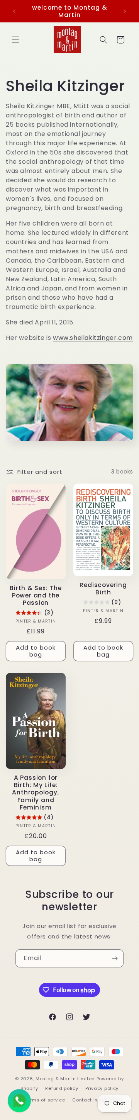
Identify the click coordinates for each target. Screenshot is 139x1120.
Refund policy (61, 1088)
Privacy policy (102, 1088)
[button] (15, 39)
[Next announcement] (124, 11)
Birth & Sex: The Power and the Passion (35, 595)
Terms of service (45, 1100)
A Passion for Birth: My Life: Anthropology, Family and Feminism (35, 792)
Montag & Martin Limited (65, 1079)
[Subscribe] (114, 958)
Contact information (96, 1100)
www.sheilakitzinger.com (93, 337)
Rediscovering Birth (103, 588)
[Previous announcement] (14, 11)
